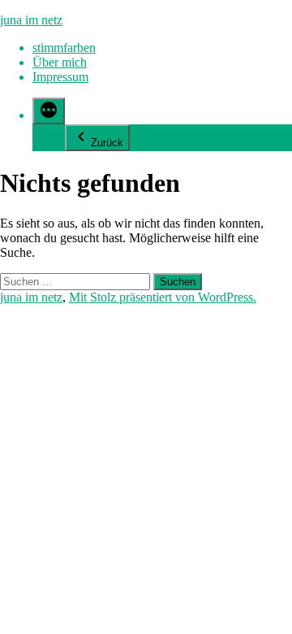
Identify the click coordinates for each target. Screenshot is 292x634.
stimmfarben (64, 47)
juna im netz (31, 20)
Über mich (59, 62)
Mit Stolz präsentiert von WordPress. (162, 297)
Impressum (60, 77)
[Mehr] (48, 111)
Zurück (107, 143)
